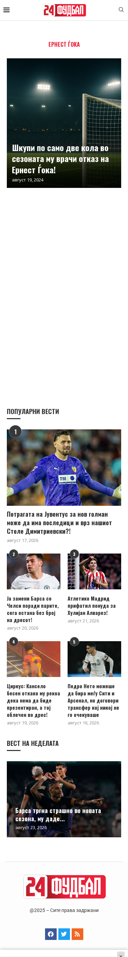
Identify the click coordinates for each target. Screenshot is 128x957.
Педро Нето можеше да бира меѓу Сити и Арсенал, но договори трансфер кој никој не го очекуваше (93, 700)
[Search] (121, 10)
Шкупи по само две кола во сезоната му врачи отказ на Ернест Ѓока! (60, 158)
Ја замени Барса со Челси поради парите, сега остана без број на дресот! (33, 609)
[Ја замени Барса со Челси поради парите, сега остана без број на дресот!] (33, 571)
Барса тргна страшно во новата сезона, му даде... (58, 814)
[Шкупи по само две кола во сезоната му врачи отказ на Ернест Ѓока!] (64, 123)
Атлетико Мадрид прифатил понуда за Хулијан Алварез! (92, 605)
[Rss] (77, 934)
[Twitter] (64, 934)
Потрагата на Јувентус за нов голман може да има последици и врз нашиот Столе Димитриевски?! (59, 522)
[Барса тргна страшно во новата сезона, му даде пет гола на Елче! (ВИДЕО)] (64, 799)
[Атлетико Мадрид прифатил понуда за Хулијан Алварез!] (94, 571)
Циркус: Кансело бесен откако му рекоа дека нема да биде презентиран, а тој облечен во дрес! (33, 700)
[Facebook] (51, 934)
